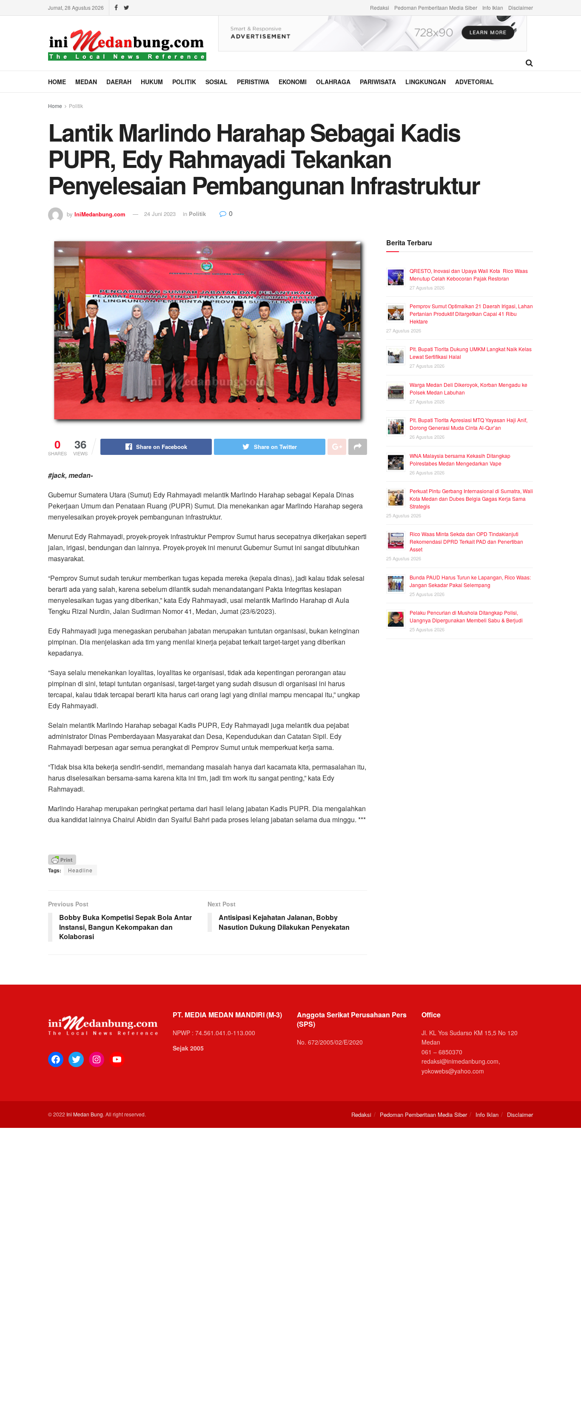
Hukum (152, 81)
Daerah (118, 81)
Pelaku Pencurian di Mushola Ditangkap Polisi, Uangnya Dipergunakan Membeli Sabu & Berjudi (466, 616)
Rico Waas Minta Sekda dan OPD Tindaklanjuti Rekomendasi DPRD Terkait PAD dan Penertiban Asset (466, 541)
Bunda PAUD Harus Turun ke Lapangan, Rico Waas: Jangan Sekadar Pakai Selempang (470, 581)
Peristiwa (253, 81)
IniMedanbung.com (99, 214)
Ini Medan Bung (84, 1114)
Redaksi (379, 7)
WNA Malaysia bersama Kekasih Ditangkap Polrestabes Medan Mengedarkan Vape (460, 459)
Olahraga (333, 81)
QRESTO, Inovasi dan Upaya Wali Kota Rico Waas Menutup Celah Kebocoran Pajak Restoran (469, 274)
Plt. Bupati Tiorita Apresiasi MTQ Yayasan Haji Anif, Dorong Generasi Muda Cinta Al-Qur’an (468, 423)
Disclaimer (520, 7)
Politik (184, 81)
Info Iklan (492, 7)
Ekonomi (293, 81)
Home (57, 81)
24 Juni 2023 (160, 214)
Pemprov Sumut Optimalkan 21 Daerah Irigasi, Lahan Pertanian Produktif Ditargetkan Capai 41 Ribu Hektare (471, 313)
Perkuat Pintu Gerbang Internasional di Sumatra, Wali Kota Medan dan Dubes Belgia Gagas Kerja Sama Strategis (471, 498)
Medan (86, 81)
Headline (80, 870)
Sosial (216, 81)
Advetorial (474, 81)
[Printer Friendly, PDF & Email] (62, 859)
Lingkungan (425, 81)
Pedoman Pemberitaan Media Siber (435, 7)
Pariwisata (378, 81)
